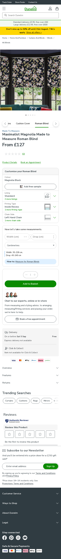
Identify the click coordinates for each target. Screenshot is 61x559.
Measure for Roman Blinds (27, 261)
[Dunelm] (31, 8)
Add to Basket (30, 283)
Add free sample (32, 186)
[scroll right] (56, 123)
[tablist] (30, 123)
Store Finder (20, 2)
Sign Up (51, 466)
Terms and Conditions (45, 473)
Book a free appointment (32, 319)
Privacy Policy (12, 475)
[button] (4, 8)
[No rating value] (13, 154)
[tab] (23, 123)
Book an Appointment (31, 162)
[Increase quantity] (34, 274)
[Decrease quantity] (26, 274)
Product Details (9, 162)
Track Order (7, 2)
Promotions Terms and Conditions (17, 483)
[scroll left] (5, 123)
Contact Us (32, 2)
